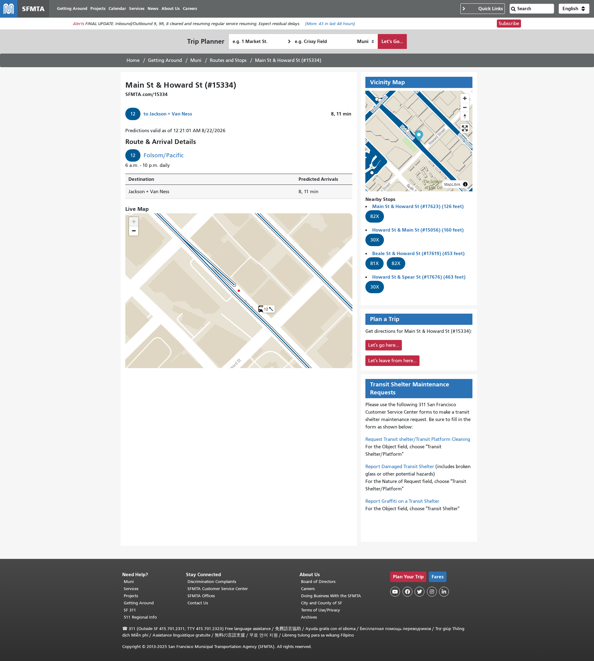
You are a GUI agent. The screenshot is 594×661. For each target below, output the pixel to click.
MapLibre (452, 184)
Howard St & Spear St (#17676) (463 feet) (419, 277)
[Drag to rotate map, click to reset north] (464, 116)
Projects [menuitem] (97, 8)
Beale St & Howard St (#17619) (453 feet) (418, 253)
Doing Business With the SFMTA (331, 595)
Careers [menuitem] (190, 8)
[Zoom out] (464, 107)
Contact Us (197, 603)
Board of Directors (318, 581)
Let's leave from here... (392, 360)
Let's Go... (392, 41)
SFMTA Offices (201, 595)
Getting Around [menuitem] (72, 8)
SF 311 (130, 610)
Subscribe (509, 23)
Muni (195, 60)
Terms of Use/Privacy (320, 610)
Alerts (78, 23)
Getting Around (165, 60)
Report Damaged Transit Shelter (399, 466)
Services (131, 588)
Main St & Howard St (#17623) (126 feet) (418, 206)
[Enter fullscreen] (464, 128)
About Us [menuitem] (170, 8)
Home (133, 60)
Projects (131, 595)
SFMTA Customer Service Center (217, 588)
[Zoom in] (464, 98)
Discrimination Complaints (211, 581)
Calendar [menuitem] (117, 8)
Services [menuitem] (136, 8)
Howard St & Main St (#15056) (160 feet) (418, 230)
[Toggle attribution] (465, 184)
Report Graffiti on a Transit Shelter (402, 501)
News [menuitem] (153, 8)
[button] (574, 9)
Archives (309, 617)
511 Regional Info (140, 617)
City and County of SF (321, 603)
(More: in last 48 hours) (330, 23)
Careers (308, 588)
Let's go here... (383, 345)
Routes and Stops (228, 60)
